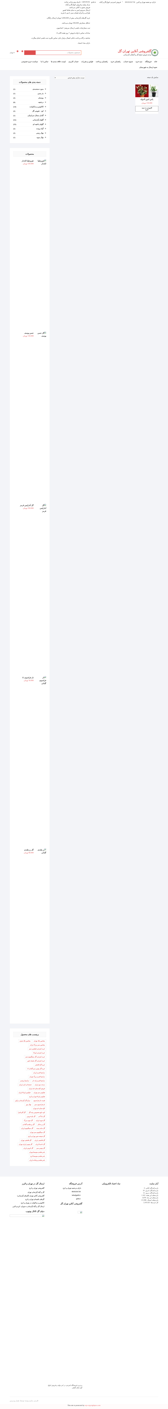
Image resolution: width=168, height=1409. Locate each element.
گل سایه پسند (40, 1128)
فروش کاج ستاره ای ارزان (37, 1088)
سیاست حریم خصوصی (29, 61)
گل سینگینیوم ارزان (27, 1128)
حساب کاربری (73, 61)
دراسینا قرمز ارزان (39, 1073)
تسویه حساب (128, 61)
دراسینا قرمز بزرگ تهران (37, 1077)
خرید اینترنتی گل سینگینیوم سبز (35, 1057)
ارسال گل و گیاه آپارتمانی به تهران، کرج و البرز (28, 1206)
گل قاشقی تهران (26, 1140)
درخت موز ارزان (40, 1085)
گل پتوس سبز (40, 1148)
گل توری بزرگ (28, 1120)
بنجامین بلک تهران (39, 1041)
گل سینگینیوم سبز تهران (37, 1132)
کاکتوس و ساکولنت (36, 107)
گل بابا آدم (42, 1116)
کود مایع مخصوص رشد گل (37, 1112)
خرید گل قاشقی (40, 1065)
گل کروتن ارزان (28, 1148)
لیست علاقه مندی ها (58, 61)
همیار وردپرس (14, 1401)
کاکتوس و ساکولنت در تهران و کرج (32, 1203)
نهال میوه (40, 137)
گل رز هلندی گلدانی (29, 1124)
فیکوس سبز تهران (39, 1092)
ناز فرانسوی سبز (39, 1104)
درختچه (41, 102)
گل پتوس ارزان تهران (25, 1144)
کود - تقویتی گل (38, 111)
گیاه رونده (40, 129)
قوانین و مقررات (87, 61)
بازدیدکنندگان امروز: (151, 1190)
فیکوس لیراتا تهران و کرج (37, 1096)
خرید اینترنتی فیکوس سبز (37, 1049)
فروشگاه (148, 61)
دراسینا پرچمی (24, 1081)
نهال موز (28, 1104)
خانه (155, 61)
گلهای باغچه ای (38, 124)
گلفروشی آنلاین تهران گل (134, 51)
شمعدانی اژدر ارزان (25, 1085)
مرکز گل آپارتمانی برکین (22, 1100)
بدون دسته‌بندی (38, 89)
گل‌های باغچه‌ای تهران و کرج (34, 1199)
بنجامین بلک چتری (25, 1041)
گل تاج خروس (31, 1116)
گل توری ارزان (40, 1120)
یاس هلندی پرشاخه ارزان (37, 1160)
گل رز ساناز (41, 1124)
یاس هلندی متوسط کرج (37, 1156)
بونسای (41, 98)
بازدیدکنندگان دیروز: (151, 1193)
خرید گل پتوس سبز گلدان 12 (36, 1069)
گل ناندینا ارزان (40, 1144)
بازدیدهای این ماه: (152, 1198)
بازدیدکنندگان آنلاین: (151, 1188)
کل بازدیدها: (154, 1202)
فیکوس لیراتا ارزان (24, 1092)
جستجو (30, 52)
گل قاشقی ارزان (40, 1140)
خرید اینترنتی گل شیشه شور (36, 1061)
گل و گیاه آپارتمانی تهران (36, 1192)
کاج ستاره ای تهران (39, 1108)
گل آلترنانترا (21, 1112)
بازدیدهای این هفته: (151, 1195)
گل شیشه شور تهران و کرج (36, 1136)
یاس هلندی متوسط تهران (37, 1152)
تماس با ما (44, 61)
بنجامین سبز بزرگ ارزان (37, 1045)
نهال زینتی (40, 133)
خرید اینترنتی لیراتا (39, 1053)
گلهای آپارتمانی (38, 120)
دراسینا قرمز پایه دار (38, 1081)
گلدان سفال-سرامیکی (36, 115)
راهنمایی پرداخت (102, 61)
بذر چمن (41, 93)
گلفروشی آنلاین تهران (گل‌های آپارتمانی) (30, 1196)
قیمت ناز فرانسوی (39, 1100)
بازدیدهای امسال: (152, 1200)
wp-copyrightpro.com (92, 1405)
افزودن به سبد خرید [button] (147, 108)
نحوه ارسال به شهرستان (148, 67)
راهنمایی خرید (116, 61)
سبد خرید (139, 61)
